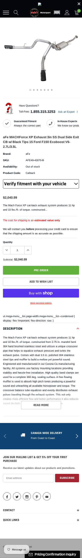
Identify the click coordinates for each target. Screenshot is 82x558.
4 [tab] (41, 90)
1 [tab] (30, 90)
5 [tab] (44, 90)
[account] (67, 12)
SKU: (6, 160)
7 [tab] (52, 90)
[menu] (6, 13)
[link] (41, 4)
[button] (57, 13)
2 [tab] (34, 90)
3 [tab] (37, 90)
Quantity (8, 242)
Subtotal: (8, 259)
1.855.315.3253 (42, 112)
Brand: (7, 153)
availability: (10, 166)
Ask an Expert (66, 111)
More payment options (41, 303)
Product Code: (12, 173)
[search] (16, 13)
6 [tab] (48, 90)
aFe (28, 153)
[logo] (41, 13)
